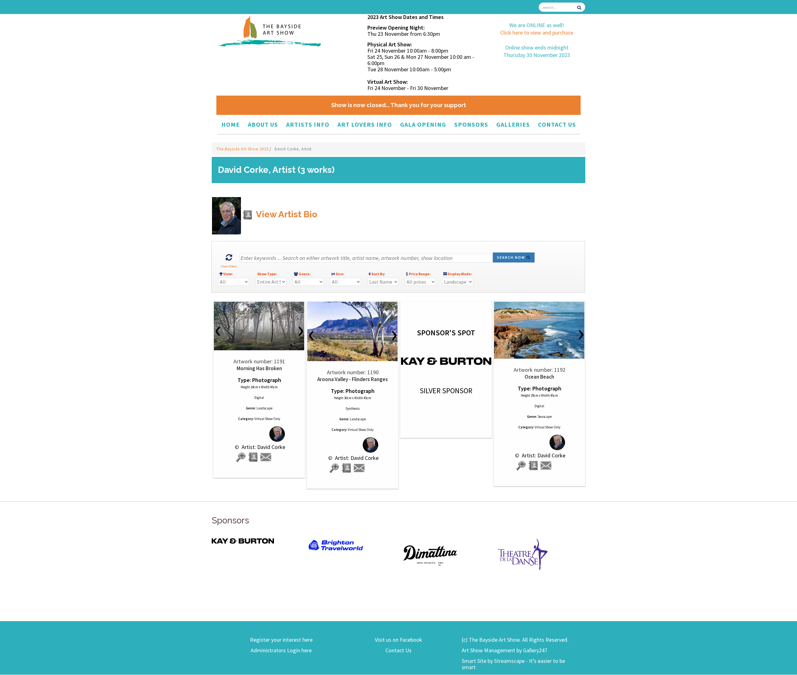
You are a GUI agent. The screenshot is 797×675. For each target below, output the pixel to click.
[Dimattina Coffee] (429, 555)
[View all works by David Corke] (259, 433)
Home (230, 124)
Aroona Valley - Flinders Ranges (352, 379)
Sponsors (471, 124)
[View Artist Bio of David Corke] (253, 457)
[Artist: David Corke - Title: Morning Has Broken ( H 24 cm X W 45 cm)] (259, 326)
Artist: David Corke (262, 447)
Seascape (545, 416)
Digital (259, 397)
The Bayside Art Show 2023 (243, 149)
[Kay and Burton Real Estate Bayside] (243, 540)
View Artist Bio (285, 214)
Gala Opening (423, 124)
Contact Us (557, 124)
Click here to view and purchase (536, 32)
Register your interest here (281, 639)
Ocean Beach (539, 376)
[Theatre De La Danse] (523, 553)
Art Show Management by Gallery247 (504, 650)
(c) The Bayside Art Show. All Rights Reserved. (515, 639)
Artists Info (307, 124)
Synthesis (353, 408)
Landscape (264, 408)
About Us (263, 124)
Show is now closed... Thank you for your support (398, 105)
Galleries (513, 124)
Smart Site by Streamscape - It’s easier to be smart (513, 664)
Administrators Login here (281, 650)
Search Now (511, 257)
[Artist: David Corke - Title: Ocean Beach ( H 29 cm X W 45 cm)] (539, 330)
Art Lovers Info (364, 124)
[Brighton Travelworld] (336, 545)
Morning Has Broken (259, 368)
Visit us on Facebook (398, 639)
